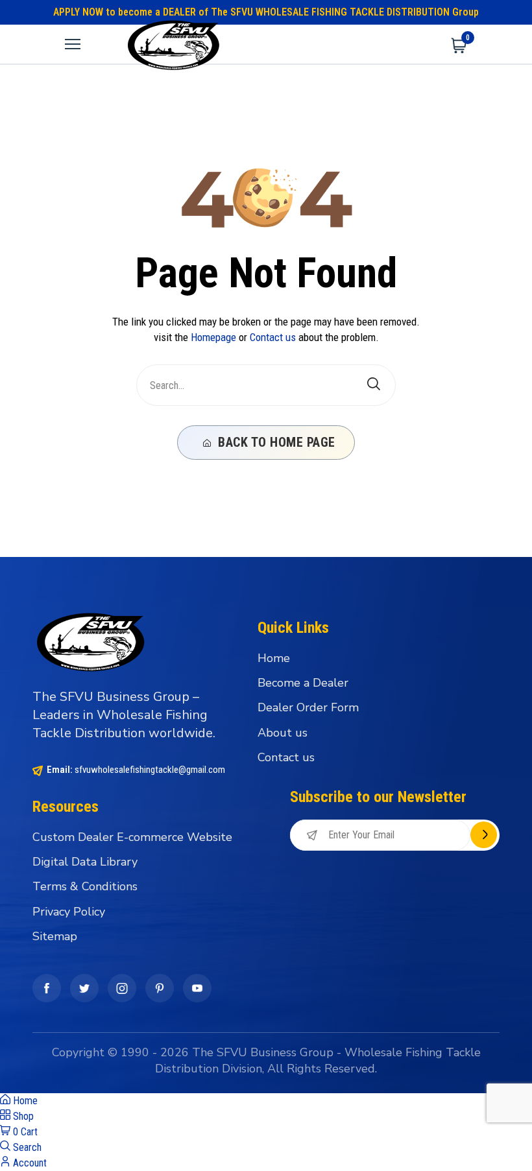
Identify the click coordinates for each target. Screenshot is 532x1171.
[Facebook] (46, 988)
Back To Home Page (275, 442)
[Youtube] (197, 988)
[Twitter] (84, 988)
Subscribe (483, 835)
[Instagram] (122, 988)
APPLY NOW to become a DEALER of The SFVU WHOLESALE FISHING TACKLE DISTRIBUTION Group (266, 12)
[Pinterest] (159, 988)
